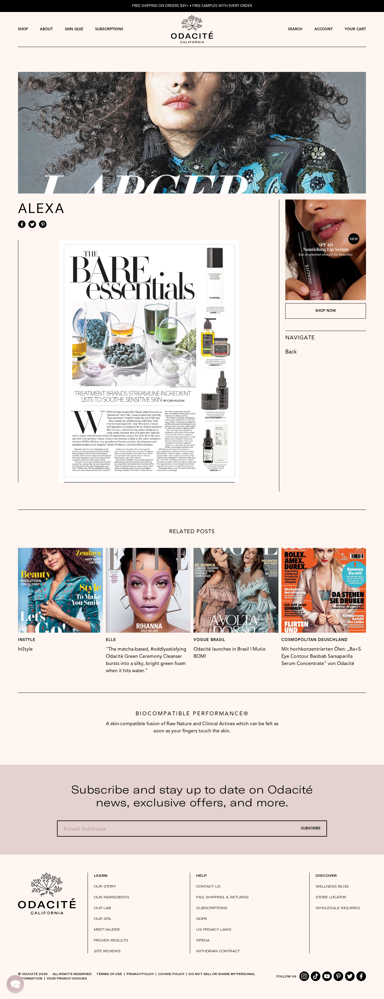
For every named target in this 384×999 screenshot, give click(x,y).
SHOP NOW (325, 311)
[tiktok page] (315, 976)
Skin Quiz (74, 29)
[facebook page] (361, 976)
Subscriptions (109, 29)
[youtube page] (327, 976)
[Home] (47, 894)
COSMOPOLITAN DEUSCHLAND (314, 640)
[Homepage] (192, 29)
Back (291, 352)
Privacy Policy (140, 974)
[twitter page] (350, 976)
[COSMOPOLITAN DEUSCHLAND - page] (323, 590)
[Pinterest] (42, 224)
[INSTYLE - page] (60, 590)
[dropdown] (23, 29)
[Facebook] (22, 224)
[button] (15, 983)
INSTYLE (26, 640)
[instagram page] (304, 976)
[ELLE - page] (148, 590)
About (46, 29)
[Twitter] (32, 224)
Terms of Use (109, 974)
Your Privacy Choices (66, 978)
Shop (23, 29)
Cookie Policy (171, 974)
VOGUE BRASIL (209, 640)
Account (323, 29)
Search (295, 29)
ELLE (111, 640)
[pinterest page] (338, 976)
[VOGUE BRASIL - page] (236, 590)
